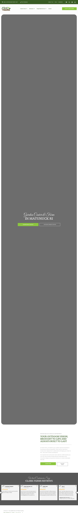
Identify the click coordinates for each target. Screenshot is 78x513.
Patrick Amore (66, 486)
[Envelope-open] (75, 2)
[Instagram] (69, 2)
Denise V (26, 486)
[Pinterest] (72, 2)
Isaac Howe (45, 486)
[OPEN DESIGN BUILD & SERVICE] (45, 9)
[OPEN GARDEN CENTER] (26, 9)
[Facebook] (66, 2)
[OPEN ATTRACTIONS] (34, 9)
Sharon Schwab (8, 486)
